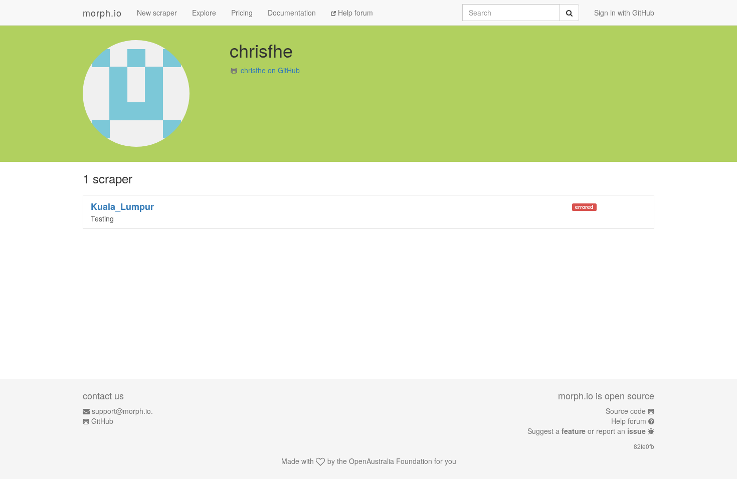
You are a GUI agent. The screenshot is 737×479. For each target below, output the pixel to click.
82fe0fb (644, 446)
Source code (626, 411)
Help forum (354, 13)
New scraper (157, 13)
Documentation (292, 13)
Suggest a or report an (586, 431)
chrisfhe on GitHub (270, 70)
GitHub (102, 421)
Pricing (242, 13)
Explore (204, 13)
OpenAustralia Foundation (390, 461)
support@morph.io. (122, 411)
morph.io (102, 12)
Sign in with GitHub (624, 13)
